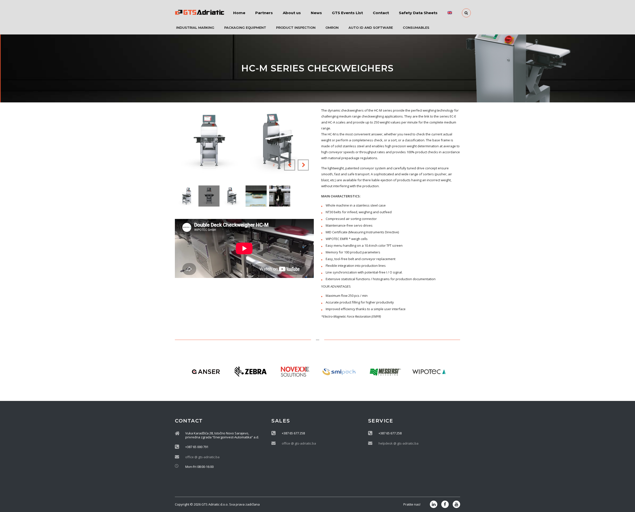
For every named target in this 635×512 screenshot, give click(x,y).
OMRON (332, 28)
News (316, 13)
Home (239, 13)
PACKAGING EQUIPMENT (245, 28)
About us (292, 13)
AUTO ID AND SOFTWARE (371, 28)
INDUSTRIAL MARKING (195, 28)
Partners (264, 13)
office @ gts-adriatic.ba (202, 457)
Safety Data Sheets (418, 13)
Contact (381, 13)
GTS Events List (347, 13)
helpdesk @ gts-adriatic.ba (398, 443)
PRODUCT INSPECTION (296, 28)
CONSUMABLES (416, 28)
